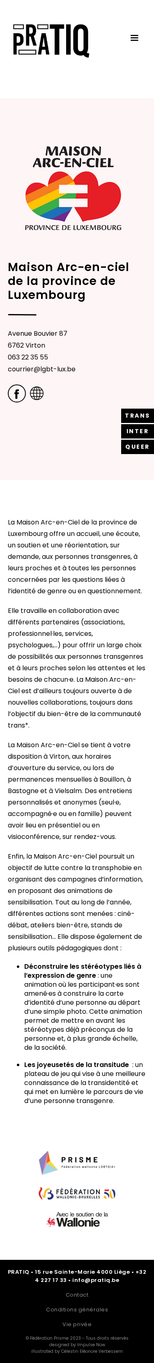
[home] (49, 45)
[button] (134, 38)
